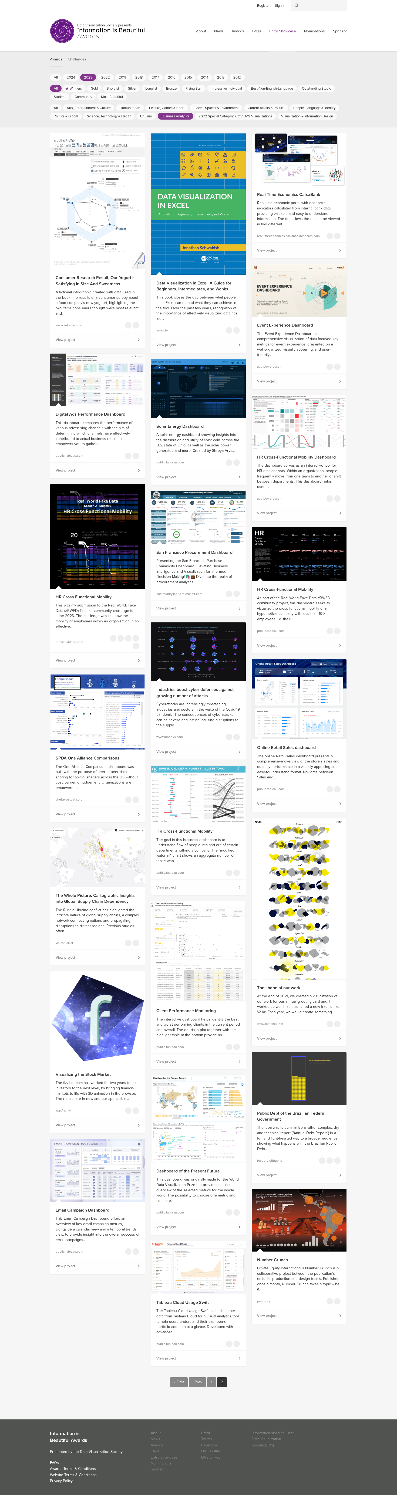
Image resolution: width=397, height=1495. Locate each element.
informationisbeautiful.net (273, 1433)
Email (205, 1433)
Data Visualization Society (101, 1451)
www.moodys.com (169, 737)
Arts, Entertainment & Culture (89, 108)
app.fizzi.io (63, 1110)
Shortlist (113, 88)
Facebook (62, 5)
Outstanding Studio (316, 88)
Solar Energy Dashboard (180, 426)
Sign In (280, 6)
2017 (155, 77)
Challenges (77, 59)
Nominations (314, 31)
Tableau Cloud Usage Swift (182, 1302)
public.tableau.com (69, 455)
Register (263, 6)
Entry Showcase (282, 31)
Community (83, 97)
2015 (188, 77)
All (56, 77)
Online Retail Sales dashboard (286, 747)
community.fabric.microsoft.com (179, 594)
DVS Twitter (211, 1451)
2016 (172, 77)
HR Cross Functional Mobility (84, 597)
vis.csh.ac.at (64, 943)
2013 (220, 77)
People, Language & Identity (314, 108)
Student (60, 97)
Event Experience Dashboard (285, 325)
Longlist (151, 88)
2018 (139, 77)
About (201, 31)
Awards (238, 31)
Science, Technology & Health (109, 116)
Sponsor (340, 31)
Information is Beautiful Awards (98, 31)
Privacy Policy (61, 1481)
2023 (88, 77)
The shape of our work (278, 988)
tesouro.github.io (269, 1160)
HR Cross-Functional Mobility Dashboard (296, 457)
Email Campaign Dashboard (82, 1210)
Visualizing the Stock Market (83, 1074)
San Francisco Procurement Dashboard (194, 552)
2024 (71, 77)
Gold (94, 88)
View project (65, 340)
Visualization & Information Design (307, 116)
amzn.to (162, 330)
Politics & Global (66, 116)
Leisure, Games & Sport (166, 108)
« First (179, 1382)
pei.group (264, 1301)
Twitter (54, 5)
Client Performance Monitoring (186, 1010)
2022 (105, 77)
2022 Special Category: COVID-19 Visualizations (235, 116)
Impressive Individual (226, 88)
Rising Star (194, 88)
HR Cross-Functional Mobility (285, 589)
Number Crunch (272, 1260)
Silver (132, 88)
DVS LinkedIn (212, 1457)
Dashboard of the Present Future (188, 1171)
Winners (76, 88)
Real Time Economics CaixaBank (288, 194)
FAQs (256, 31)
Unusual (146, 116)
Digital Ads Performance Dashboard (90, 414)
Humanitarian (130, 108)
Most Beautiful (112, 97)
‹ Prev (197, 1382)
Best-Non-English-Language (272, 88)
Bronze (171, 88)
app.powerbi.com (269, 366)
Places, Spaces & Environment (216, 108)
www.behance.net (270, 1024)
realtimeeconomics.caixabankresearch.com (282, 236)
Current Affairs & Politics (266, 108)
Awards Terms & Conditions (73, 1468)
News (219, 31)
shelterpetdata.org (69, 799)
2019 (122, 77)
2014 (204, 77)
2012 (237, 77)
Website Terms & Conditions (73, 1475)
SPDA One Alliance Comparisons (87, 758)
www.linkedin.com (69, 325)
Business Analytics (176, 116)
